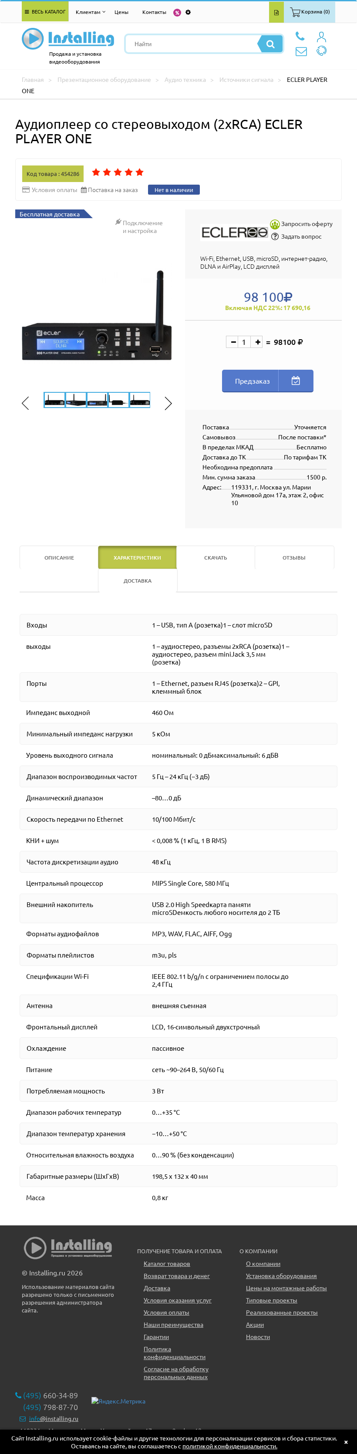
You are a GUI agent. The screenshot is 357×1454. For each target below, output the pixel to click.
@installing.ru (53, 1418)
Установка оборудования (281, 1275)
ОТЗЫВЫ (294, 557)
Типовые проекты (271, 1300)
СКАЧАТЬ (215, 557)
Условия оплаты (166, 1312)
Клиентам (88, 11)
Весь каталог (48, 11)
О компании (263, 1263)
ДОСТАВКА (138, 580)
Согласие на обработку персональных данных (176, 1372)
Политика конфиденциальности (174, 1352)
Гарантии (156, 1336)
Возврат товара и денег (177, 1275)
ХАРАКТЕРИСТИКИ (137, 557)
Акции (255, 1324)
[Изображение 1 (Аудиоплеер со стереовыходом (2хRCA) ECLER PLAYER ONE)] (97, 315)
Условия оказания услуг (178, 1300)
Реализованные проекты (282, 1312)
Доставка (157, 1288)
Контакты (154, 11)
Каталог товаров (167, 1263)
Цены (121, 11)
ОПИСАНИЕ (59, 557)
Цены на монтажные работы (286, 1288)
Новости (258, 1336)
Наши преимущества (173, 1324)
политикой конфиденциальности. (229, 1446)
